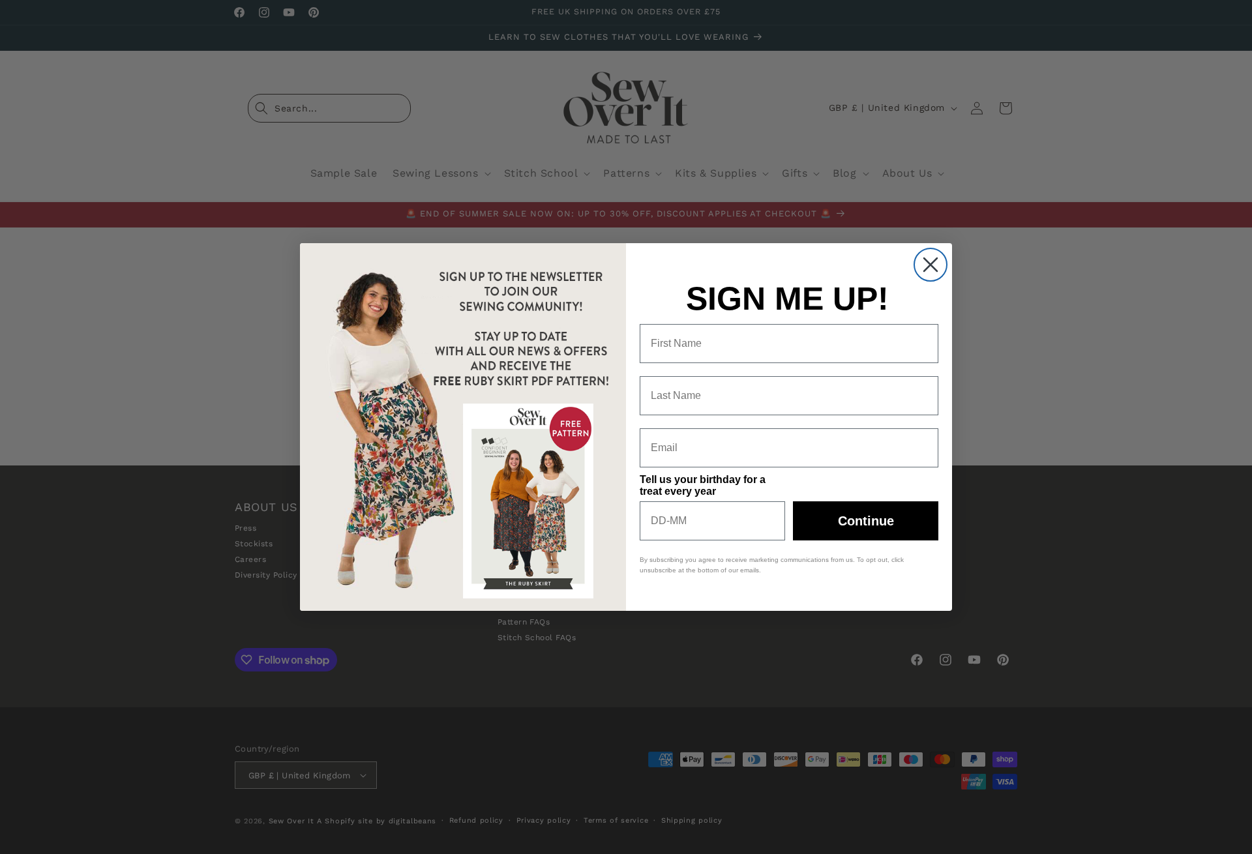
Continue (866, 521)
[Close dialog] (930, 264)
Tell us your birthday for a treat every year (703, 485)
